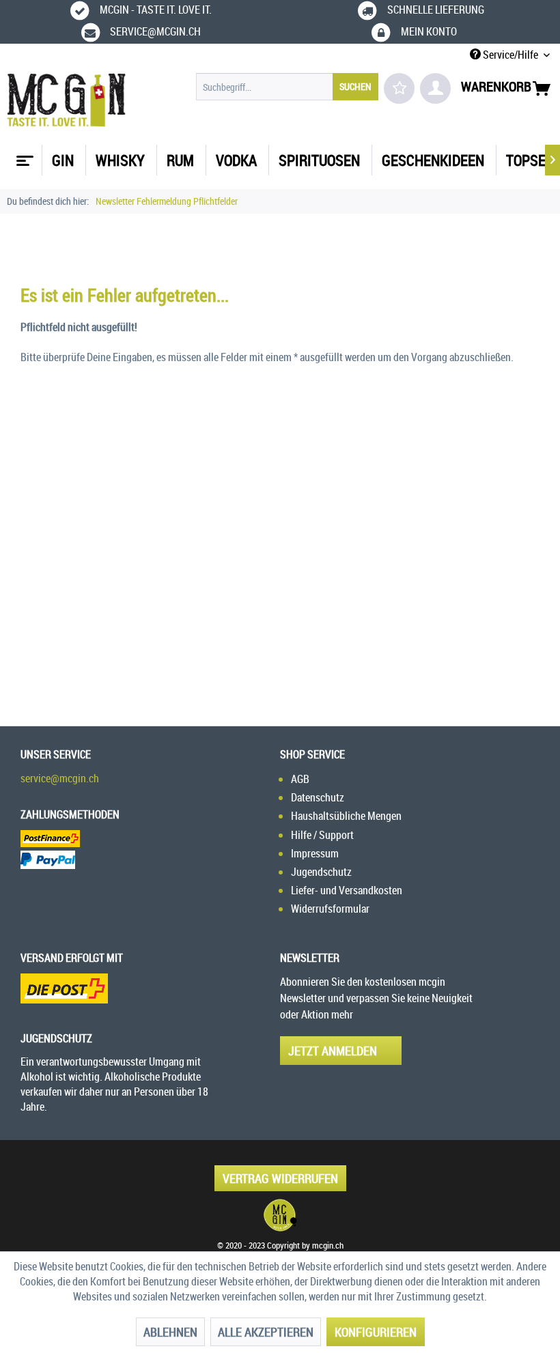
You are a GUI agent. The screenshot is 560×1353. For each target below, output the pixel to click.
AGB (300, 778)
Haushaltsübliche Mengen (346, 815)
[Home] (23, 155)
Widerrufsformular (330, 908)
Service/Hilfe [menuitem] (510, 54)
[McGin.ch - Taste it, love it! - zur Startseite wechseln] (66, 100)
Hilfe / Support (322, 834)
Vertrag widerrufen (280, 1178)
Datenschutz (317, 797)
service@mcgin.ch (59, 778)
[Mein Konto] (435, 88)
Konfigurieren (376, 1332)
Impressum (315, 853)
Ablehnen (170, 1332)
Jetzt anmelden (332, 1050)
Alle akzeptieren (265, 1332)
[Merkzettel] (399, 88)
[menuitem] (287, 86)
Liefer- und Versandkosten (346, 890)
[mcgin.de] (280, 1215)
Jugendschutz (321, 871)
